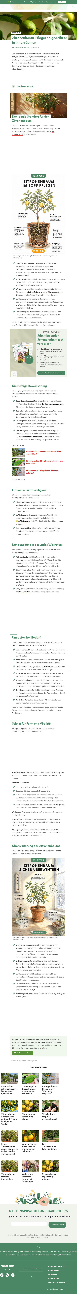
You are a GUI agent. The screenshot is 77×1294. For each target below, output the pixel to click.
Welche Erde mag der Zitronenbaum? (49, 1116)
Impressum (52, 1274)
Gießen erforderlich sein (32, 437)
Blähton (47, 666)
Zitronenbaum (18, 128)
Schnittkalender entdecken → (22, 1053)
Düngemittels (24, 592)
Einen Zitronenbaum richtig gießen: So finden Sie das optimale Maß (9, 1149)
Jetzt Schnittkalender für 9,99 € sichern (51, 373)
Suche (30, 1277)
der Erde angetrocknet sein (52, 404)
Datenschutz (53, 1278)
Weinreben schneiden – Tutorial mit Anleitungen (28, 1178)
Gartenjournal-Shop (56, 1266)
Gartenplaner (54, 1270)
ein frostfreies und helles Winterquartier (43, 292)
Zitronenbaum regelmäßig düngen (28, 1116)
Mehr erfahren (65, 1255)
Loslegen (62, 2)
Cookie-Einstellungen (57, 1282)
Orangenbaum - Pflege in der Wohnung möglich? (50, 1090)
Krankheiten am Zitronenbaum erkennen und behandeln (29, 1148)
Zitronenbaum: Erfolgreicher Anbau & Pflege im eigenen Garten (9, 1119)
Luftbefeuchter (24, 521)
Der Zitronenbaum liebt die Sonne (49, 1146)
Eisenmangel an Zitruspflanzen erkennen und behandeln (29, 1090)
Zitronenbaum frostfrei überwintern (8, 1177)
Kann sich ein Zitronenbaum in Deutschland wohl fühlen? (9, 1090)
